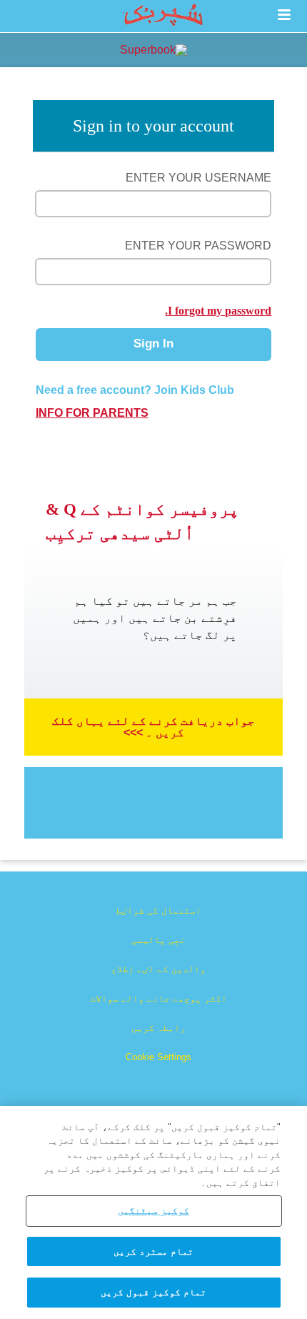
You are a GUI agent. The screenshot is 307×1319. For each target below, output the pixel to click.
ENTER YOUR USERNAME (198, 178)
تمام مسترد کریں (153, 1251)
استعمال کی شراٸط (158, 910)
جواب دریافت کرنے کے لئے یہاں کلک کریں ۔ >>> (153, 726)
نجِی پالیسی (158, 939)
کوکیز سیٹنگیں (153, 1210)
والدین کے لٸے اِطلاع (158, 969)
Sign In (153, 343)
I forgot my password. (218, 311)
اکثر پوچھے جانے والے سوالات (158, 998)
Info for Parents (92, 413)
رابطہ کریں (158, 1027)
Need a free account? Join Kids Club (135, 390)
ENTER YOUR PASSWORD (198, 245)
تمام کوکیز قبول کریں (153, 1292)
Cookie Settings (158, 1057)
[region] (153, 1212)
